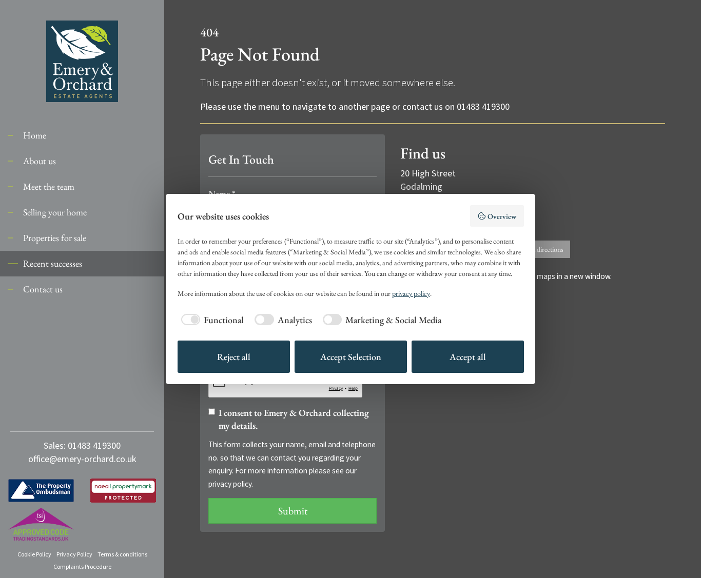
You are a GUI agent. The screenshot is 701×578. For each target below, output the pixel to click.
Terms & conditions (122, 554)
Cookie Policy (34, 554)
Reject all (233, 357)
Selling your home (55, 212)
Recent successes (52, 263)
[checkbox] (211, 320)
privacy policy (229, 484)
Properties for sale (54, 238)
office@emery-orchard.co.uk (82, 459)
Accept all (468, 357)
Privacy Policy (74, 554)
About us (39, 161)
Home (34, 135)
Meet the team (48, 186)
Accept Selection (350, 357)
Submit (292, 510)
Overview (502, 216)
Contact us (43, 289)
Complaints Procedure (82, 566)
